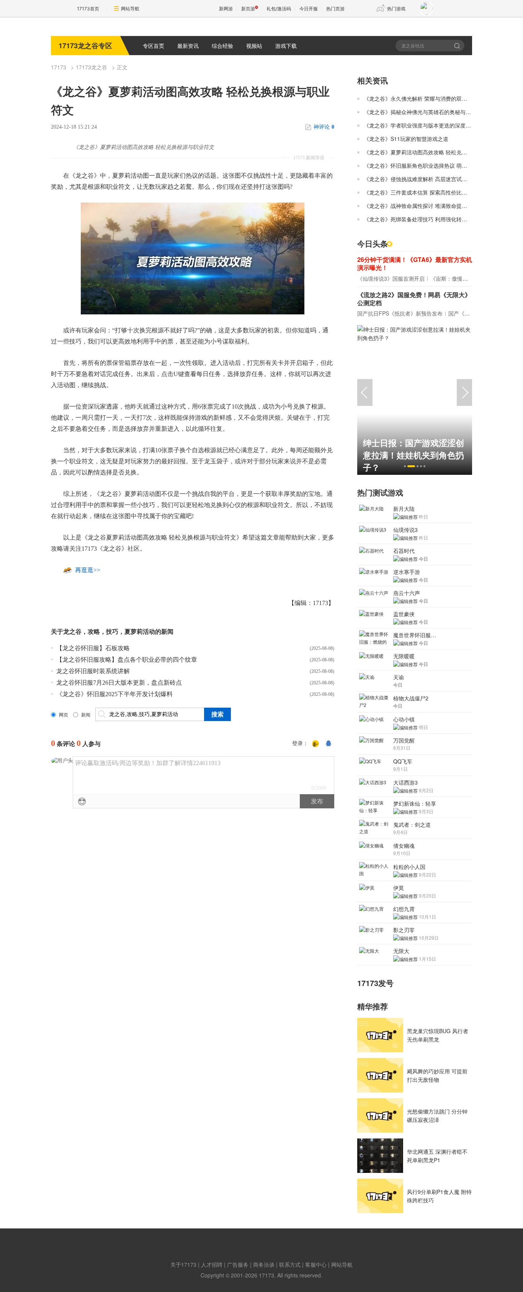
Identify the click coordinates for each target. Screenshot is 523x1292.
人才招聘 (211, 1264)
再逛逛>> (87, 570)
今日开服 (308, 8)
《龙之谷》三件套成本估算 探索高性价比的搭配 (421, 192)
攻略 (94, 631)
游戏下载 (286, 45)
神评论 (324, 127)
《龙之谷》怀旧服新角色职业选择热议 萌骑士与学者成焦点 (434, 165)
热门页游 (335, 8)
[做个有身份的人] (315, 743)
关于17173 (183, 1264)
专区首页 (153, 45)
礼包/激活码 (278, 8)
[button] (405, 466)
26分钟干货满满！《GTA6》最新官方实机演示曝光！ (414, 263)
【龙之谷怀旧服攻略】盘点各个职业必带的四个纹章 (126, 659)
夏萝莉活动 (139, 631)
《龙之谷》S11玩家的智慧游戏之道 (406, 138)
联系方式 (290, 1264)
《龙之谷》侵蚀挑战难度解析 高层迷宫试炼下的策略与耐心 (434, 179)
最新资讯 (188, 45)
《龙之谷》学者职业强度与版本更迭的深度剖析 (420, 125)
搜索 (457, 45)
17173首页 (88, 8)
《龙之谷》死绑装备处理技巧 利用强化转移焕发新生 (426, 219)
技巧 (112, 631)
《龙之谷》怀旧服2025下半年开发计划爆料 (114, 694)
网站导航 (130, 8)
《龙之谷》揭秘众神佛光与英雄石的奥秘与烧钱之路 (425, 112)
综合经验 (222, 45)
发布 (317, 801)
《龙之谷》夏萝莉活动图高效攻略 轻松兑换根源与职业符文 (434, 152)
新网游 (226, 8)
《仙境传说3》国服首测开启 (391, 278)
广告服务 (237, 1264)
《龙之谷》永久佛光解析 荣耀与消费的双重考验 (421, 98)
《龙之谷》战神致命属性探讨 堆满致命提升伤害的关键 (429, 205)
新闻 (85, 715)
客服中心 (316, 1264)
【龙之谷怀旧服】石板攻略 (93, 648)
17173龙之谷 (91, 67)
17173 (58, 67)
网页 (63, 715)
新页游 (248, 8)
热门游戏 (396, 8)
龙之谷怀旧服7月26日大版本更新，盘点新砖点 (119, 682)
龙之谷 (72, 631)
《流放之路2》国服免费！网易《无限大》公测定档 (414, 298)
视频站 (254, 45)
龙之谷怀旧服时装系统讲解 (93, 671)
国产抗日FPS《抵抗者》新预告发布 (400, 313)
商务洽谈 (264, 1264)
